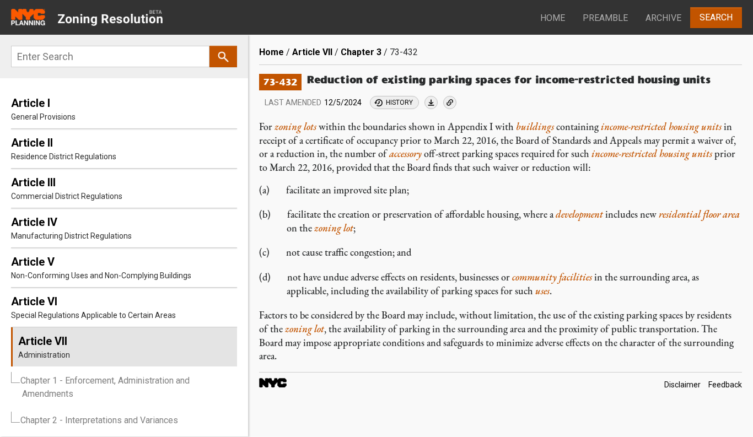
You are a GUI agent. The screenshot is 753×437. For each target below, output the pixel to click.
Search (716, 17)
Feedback (725, 384)
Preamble (605, 18)
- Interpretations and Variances (99, 420)
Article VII (312, 52)
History (399, 102)
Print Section (431, 102)
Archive (663, 18)
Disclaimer (682, 384)
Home (552, 18)
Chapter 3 (361, 52)
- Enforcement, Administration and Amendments (105, 387)
